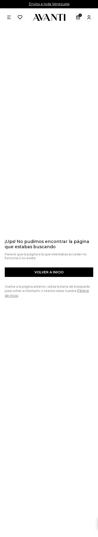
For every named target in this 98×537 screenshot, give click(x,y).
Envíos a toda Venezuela (49, 4)
